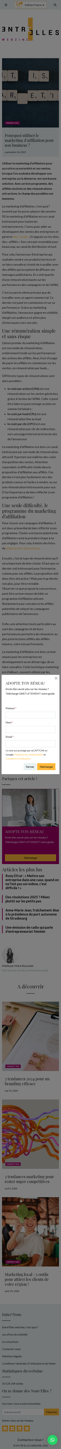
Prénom (11, 708)
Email (10, 736)
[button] (52, 1440)
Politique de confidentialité (28, 754)
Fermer (30, 766)
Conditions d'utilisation (18, 758)
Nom (9, 722)
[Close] (56, 678)
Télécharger (46, 766)
